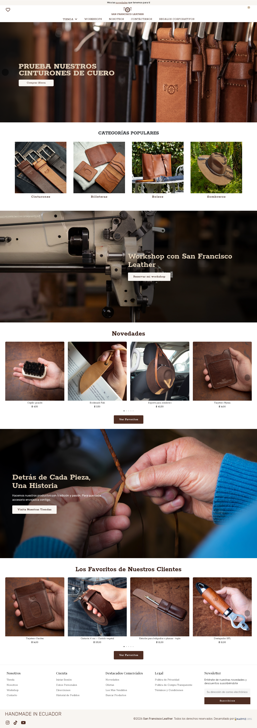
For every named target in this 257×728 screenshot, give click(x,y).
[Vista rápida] (39, 399)
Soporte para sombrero (160, 403)
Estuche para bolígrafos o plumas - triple (159, 638)
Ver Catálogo (35, 88)
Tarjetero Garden (35, 638)
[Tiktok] (15, 722)
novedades (122, 2)
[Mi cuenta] (240, 10)
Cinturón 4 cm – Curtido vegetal (97, 638)
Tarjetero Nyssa (222, 403)
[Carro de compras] (247, 10)
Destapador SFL (222, 638)
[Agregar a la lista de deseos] (29, 399)
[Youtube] (23, 722)
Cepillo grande (34, 403)
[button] (18, 10)
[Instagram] (7, 722)
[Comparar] (34, 399)
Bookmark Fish (97, 403)
